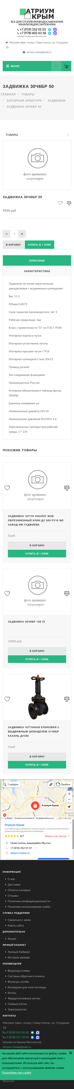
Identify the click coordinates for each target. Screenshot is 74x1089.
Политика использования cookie (29, 906)
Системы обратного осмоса (26, 976)
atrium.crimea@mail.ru (39, 52)
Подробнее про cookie (16, 1072)
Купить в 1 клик (39, 244)
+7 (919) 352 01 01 (33, 29)
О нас (11, 879)
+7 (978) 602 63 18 (33, 33)
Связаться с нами (19, 920)
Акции (12, 938)
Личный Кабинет (19, 952)
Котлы (12, 992)
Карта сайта (16, 925)
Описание (37, 260)
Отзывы (13, 895)
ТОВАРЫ (12, 134)
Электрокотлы (17, 1009)
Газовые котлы (17, 1004)
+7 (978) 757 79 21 (17, 1037)
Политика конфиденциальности (29, 901)
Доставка (14, 884)
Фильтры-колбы (18, 981)
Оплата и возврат (19, 890)
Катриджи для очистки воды (27, 987)
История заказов (19, 957)
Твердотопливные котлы (24, 998)
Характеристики (37, 271)
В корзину (13, 244)
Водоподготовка (19, 970)
